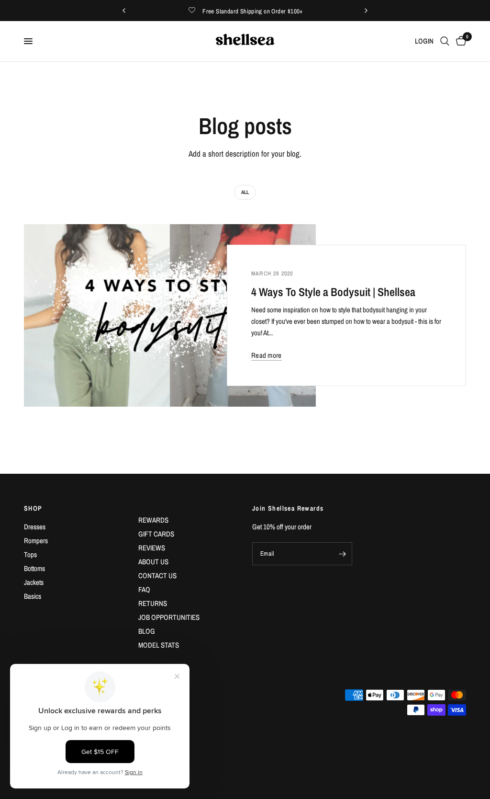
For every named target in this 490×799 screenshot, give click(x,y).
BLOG (146, 631)
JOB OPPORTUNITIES (169, 617)
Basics (32, 596)
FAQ (144, 589)
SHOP (33, 508)
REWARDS (153, 520)
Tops (30, 554)
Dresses (34, 527)
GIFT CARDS (156, 534)
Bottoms (34, 568)
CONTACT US (157, 576)
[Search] (445, 41)
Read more (266, 355)
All (245, 192)
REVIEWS (151, 548)
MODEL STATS (158, 645)
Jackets (34, 582)
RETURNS (152, 603)
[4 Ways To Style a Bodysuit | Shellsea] (170, 315)
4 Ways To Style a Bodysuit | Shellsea (333, 291)
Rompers (36, 541)
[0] (459, 41)
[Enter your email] (342, 553)
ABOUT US (153, 562)
